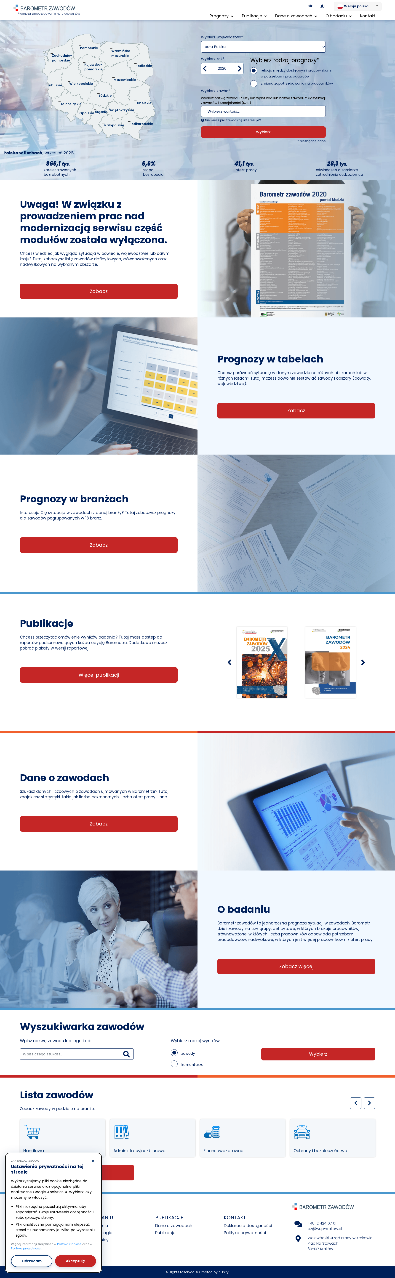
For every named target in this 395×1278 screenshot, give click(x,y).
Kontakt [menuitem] (368, 16)
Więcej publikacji (99, 675)
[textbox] (257, 111)
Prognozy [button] (220, 16)
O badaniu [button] (337, 16)
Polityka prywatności (245, 1232)
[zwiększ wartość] (239, 68)
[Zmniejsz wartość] (204, 68)
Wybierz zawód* (215, 90)
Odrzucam (32, 1261)
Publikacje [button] (252, 16)
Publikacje (165, 1232)
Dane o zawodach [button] (294, 16)
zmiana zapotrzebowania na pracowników (297, 83)
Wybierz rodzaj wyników (195, 1041)
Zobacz (99, 291)
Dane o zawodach (173, 1225)
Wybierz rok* (212, 58)
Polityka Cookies (69, 1244)
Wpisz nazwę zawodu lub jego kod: (55, 1041)
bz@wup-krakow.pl (325, 1228)
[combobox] (263, 111)
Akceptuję (75, 1261)
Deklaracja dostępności (248, 1225)
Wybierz (263, 132)
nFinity (224, 1272)
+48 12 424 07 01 (322, 1223)
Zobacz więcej (296, 966)
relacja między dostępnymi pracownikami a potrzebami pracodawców (296, 73)
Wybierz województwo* (222, 37)
